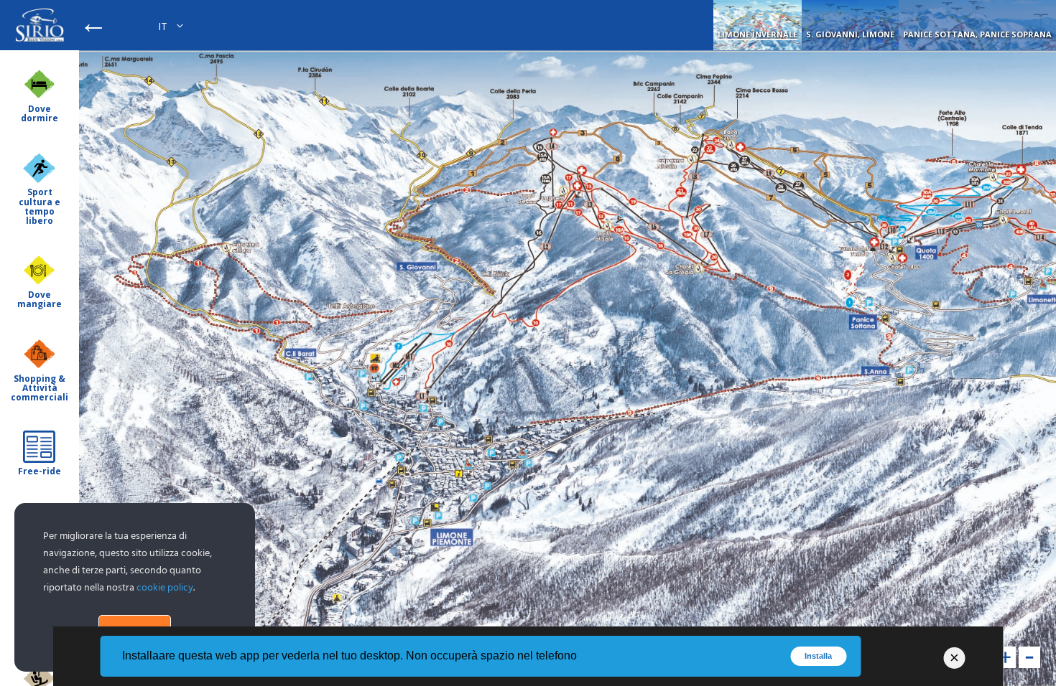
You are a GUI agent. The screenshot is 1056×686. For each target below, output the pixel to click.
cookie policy (164, 588)
